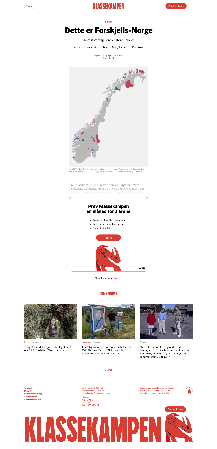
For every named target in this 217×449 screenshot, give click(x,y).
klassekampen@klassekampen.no (96, 393)
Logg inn (118, 277)
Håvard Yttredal (117, 55)
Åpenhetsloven (30, 396)
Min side (28, 391)
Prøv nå (108, 237)
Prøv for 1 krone (176, 6)
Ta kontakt (28, 388)
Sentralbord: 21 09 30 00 (92, 388)
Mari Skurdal (163, 393)
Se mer (108, 369)
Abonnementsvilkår (32, 399)
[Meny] (191, 6)
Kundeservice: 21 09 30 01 (93, 390)
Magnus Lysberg (100, 55)
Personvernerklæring (33, 393)
